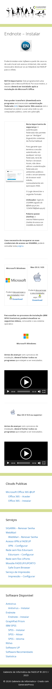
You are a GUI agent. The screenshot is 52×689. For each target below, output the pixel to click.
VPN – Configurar (18, 545)
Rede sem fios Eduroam (19, 550)
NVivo (9, 643)
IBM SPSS (11, 625)
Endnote (10, 612)
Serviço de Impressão (18, 572)
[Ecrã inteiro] (43, 391)
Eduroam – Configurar (21, 554)
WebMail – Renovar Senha (23, 537)
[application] (26, 382)
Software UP (13, 647)
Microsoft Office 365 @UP (20, 492)
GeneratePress (26, 684)
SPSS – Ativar (15, 634)
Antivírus (11, 603)
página (20, 246)
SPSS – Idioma (16, 638)
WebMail (11, 532)
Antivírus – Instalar (19, 608)
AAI (15, 106)
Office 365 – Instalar (19, 500)
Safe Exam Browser (19, 567)
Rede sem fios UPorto (18, 558)
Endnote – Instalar (18, 616)
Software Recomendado (19, 652)
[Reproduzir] (8, 391)
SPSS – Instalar (16, 630)
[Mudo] (39, 391)
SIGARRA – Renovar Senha (20, 528)
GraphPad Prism (15, 621)
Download (18, 299)
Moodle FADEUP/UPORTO (21, 563)
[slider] (23, 391)
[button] (26, 382)
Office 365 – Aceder (19, 496)
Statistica (11, 656)
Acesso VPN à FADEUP (18, 541)
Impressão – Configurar (21, 576)
